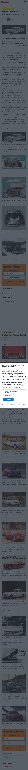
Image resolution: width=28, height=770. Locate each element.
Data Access (14, 404)
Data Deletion (5, 404)
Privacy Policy (22, 404)
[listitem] (14, 392)
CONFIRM (8, 399)
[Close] (25, 365)
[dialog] (14, 385)
